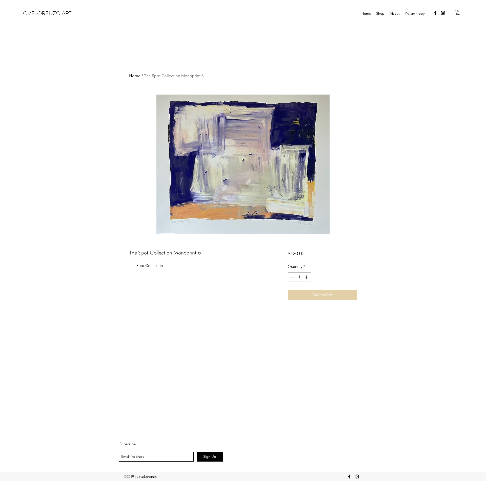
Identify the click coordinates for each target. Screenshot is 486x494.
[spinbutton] (299, 277)
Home (134, 75)
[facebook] (435, 12)
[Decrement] (292, 277)
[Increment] (306, 277)
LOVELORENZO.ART (45, 13)
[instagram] (443, 12)
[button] (458, 12)
